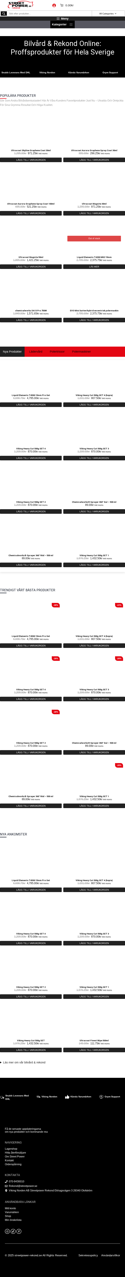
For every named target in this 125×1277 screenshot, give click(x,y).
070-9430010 (16, 1181)
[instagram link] (7, 1231)
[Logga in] (54, 5)
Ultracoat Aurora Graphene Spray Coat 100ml (31, 204)
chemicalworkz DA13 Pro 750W (31, 310)
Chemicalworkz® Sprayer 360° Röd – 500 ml (30, 555)
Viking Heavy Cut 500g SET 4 (31, 448)
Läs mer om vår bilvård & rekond (24, 1062)
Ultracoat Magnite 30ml (94, 204)
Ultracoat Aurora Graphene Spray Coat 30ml (94, 150)
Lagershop (11, 1148)
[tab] (12, 352)
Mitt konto (10, 1208)
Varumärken (12, 1212)
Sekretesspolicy (88, 1255)
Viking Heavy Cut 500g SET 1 (94, 555)
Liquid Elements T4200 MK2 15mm (94, 257)
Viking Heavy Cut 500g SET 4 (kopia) (94, 395)
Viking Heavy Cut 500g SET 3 (94, 448)
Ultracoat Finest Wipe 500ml (94, 1040)
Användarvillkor (110, 1255)
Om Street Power (15, 1156)
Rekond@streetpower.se (23, 1186)
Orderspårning (13, 1164)
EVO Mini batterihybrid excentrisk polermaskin (94, 310)
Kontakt (9, 1160)
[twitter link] (13, 1231)
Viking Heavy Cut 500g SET (31, 1040)
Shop (8, 1216)
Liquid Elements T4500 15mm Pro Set (31, 395)
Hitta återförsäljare (15, 1152)
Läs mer (94, 266)
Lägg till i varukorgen (31, 160)
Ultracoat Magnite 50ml (31, 257)
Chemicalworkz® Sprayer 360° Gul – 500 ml (94, 502)
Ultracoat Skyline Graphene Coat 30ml (31, 150)
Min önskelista (13, 1220)
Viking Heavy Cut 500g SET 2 (31, 502)
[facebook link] (18, 1231)
